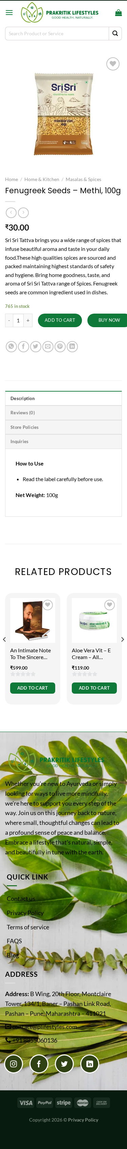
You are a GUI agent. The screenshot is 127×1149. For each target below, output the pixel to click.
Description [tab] (22, 398)
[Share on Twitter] (35, 346)
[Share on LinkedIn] (72, 346)
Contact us (21, 898)
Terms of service (28, 927)
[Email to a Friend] (48, 346)
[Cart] (118, 12)
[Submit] (115, 33)
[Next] (122, 653)
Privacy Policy (25, 912)
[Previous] (4, 653)
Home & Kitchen (41, 179)
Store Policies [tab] (24, 427)
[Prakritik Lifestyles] (59, 12)
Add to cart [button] (32, 688)
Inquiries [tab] (19, 441)
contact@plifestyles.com (44, 1026)
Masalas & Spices (83, 179)
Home (11, 179)
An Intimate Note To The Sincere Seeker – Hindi (30, 654)
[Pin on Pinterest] (60, 346)
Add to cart (60, 320)
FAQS (14, 941)
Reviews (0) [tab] (22, 412)
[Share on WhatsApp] (11, 346)
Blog (13, 955)
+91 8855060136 (34, 1040)
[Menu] (9, 12)
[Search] (107, 12)
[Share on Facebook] (23, 346)
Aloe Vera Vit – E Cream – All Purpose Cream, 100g (91, 654)
